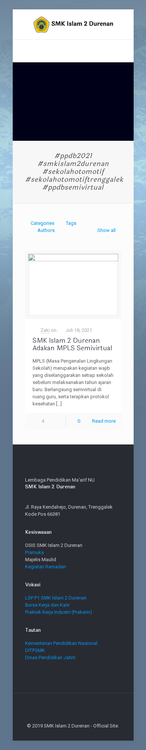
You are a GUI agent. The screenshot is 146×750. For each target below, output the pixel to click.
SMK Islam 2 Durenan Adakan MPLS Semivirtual (72, 344)
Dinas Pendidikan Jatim (50, 657)
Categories (42, 223)
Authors (46, 230)
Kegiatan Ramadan (45, 566)
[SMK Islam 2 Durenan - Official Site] (73, 24)
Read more (104, 421)
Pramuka (34, 552)
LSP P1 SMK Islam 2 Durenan (55, 598)
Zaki (45, 330)
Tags (71, 223)
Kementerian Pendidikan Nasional (61, 643)
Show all (106, 230)
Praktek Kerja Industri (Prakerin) (58, 612)
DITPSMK (35, 650)
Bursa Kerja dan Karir (47, 605)
